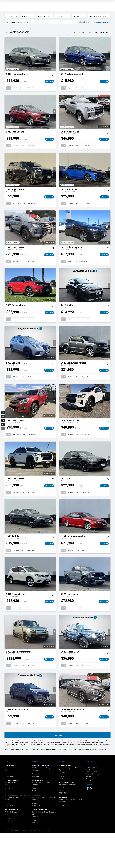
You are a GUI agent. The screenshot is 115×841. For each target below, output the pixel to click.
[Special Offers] (3, 420)
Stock (88, 770)
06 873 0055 (36, 791)
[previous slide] (6, 54)
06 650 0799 (8, 805)
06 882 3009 (9, 776)
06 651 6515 (62, 793)
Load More (57, 735)
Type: (23, 16)
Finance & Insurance (93, 774)
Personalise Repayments (102, 22)
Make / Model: (42, 16)
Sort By (91, 32)
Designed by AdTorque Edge (41, 830)
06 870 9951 (63, 808)
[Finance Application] (3, 424)
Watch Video (105, 126)
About (88, 778)
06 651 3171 (8, 820)
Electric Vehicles (92, 767)
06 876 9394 (36, 776)
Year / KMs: (76, 16)
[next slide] (54, 54)
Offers (88, 776)
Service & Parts (91, 772)
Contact (89, 780)
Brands (88, 765)
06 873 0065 (36, 805)
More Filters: (93, 16)
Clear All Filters (84, 22)
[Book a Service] (3, 412)
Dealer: (8, 16)
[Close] (3, 428)
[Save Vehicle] (53, 75)
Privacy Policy (26, 830)
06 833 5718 (8, 791)
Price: (58, 16)
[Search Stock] (3, 416)
